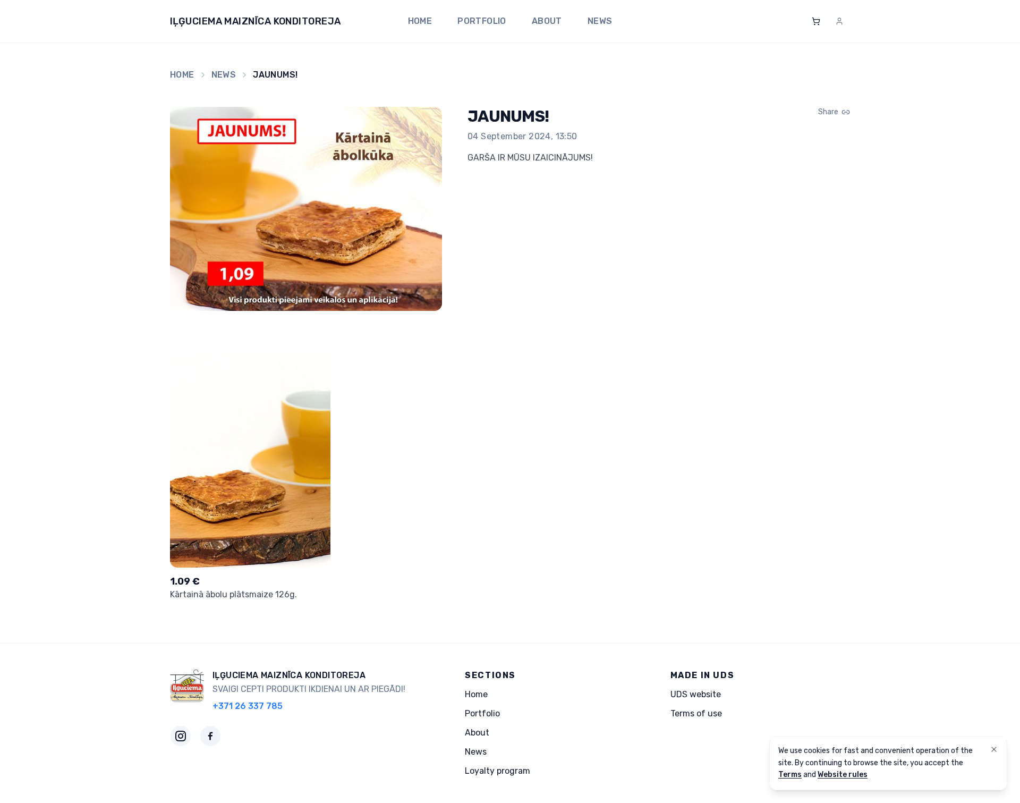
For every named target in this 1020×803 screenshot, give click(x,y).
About (547, 21)
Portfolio (481, 21)
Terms (790, 774)
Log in (830, 21)
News (600, 21)
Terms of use (696, 713)
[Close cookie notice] (994, 749)
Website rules (843, 774)
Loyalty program (497, 771)
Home (420, 21)
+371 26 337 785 (247, 706)
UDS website (695, 694)
